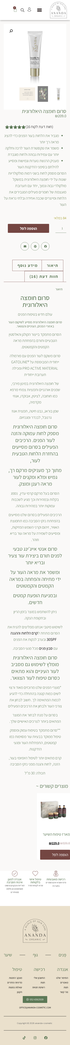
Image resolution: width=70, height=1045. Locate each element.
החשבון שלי (39, 977)
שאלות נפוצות (15, 987)
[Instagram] (35, 1037)
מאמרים (64, 982)
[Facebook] (46, 1037)
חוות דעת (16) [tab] (43, 276)
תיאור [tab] (52, 265)
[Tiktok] (24, 1037)
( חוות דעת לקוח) (39, 126)
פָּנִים (62, 955)
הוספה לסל (28, 228)
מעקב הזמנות (15, 977)
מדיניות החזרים (14, 982)
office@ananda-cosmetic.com (35, 1007)
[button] (39, 10)
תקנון (19, 992)
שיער (8, 955)
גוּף (35, 955)
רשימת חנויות (38, 987)
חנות (66, 987)
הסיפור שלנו (62, 977)
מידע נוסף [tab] (28, 265)
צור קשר (64, 992)
